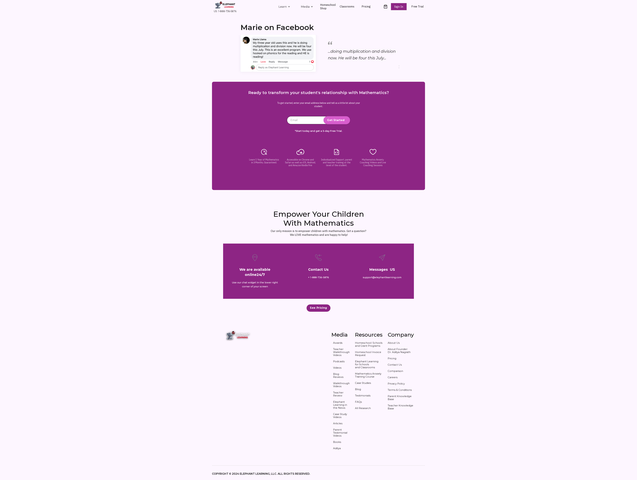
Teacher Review (338, 394)
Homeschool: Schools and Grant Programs (368, 344)
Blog (358, 389)
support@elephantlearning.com (382, 277)
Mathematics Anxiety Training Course (368, 375)
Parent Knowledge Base (400, 398)
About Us (394, 342)
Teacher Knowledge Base (400, 407)
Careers (392, 377)
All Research (363, 408)
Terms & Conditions (400, 389)
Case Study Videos (340, 416)
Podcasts (339, 361)
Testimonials (362, 395)
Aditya (337, 448)
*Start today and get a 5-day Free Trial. (318, 131)
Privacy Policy (396, 383)
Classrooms (347, 6)
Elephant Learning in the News (340, 404)
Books (337, 442)
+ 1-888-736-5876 (318, 277)
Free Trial (417, 6)
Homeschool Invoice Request (368, 354)
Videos (337, 367)
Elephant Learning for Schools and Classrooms (366, 364)
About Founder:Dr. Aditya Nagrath (399, 351)
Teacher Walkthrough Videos (341, 352)
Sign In (398, 6)
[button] (284, 7)
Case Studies (363, 382)
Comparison (395, 371)
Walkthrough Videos (341, 385)
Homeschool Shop (327, 6)
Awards (337, 342)
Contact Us (395, 364)
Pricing (366, 6)
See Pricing (318, 307)
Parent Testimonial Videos (340, 432)
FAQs (358, 401)
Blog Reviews (338, 375)
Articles (337, 423)
